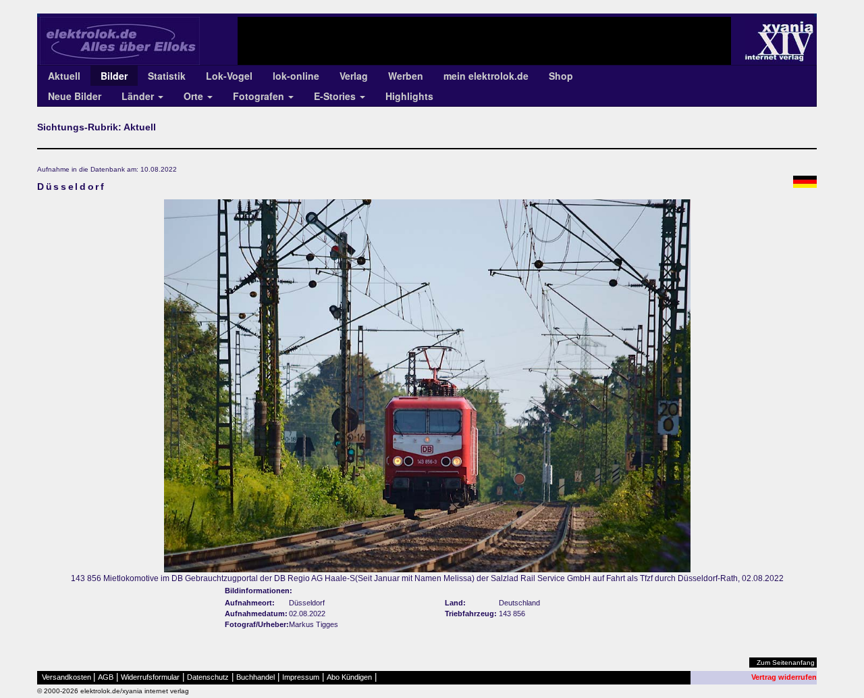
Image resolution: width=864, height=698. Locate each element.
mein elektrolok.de (486, 75)
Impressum (300, 677)
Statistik (167, 75)
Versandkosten (66, 677)
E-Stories (336, 96)
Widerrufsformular (150, 677)
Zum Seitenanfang (786, 662)
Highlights (409, 96)
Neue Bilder (74, 96)
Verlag (354, 75)
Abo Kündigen (349, 677)
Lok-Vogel (229, 75)
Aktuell (64, 75)
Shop (561, 75)
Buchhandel (255, 677)
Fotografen (260, 96)
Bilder (114, 75)
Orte (195, 96)
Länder (139, 96)
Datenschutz (208, 677)
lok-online (296, 75)
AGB (105, 677)
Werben (405, 75)
